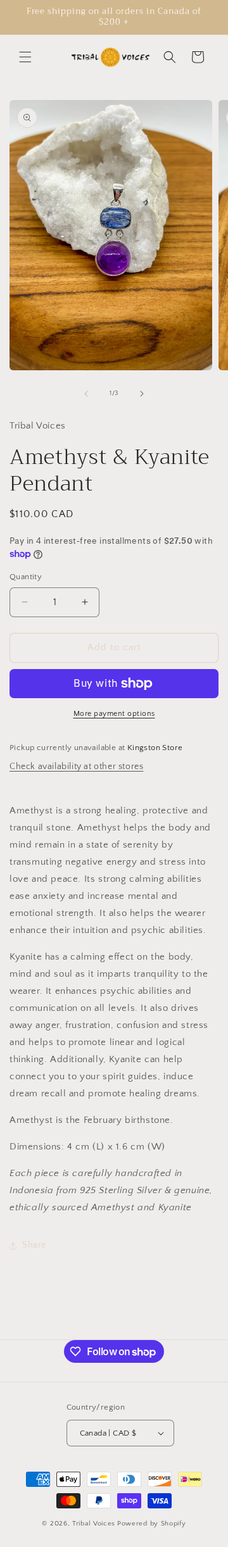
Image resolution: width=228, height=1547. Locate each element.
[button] (25, 57)
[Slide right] (142, 394)
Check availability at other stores (76, 766)
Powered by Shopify (151, 1523)
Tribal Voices (93, 1523)
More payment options (114, 714)
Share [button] (34, 1245)
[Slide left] (86, 394)
